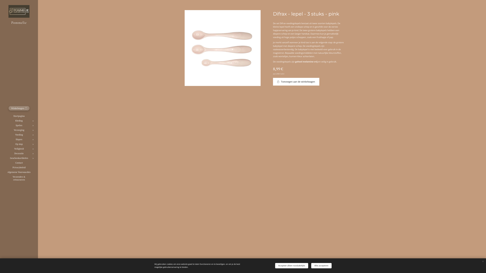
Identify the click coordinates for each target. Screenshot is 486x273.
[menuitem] (19, 116)
